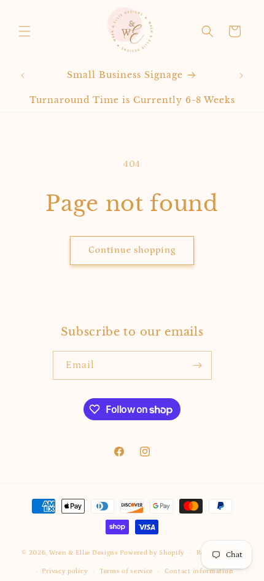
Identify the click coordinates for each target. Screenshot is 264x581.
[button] (24, 31)
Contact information (199, 571)
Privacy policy (65, 571)
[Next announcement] (241, 75)
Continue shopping (132, 250)
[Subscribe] (197, 365)
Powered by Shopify (152, 552)
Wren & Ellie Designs (83, 552)
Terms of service (126, 571)
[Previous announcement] (22, 75)
